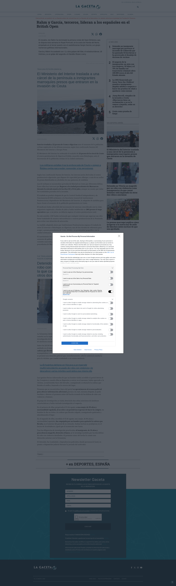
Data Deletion (78, 349)
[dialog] (88, 293)
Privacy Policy (98, 349)
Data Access (88, 349)
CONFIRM (74, 343)
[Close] (119, 236)
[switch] (110, 272)
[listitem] (88, 268)
